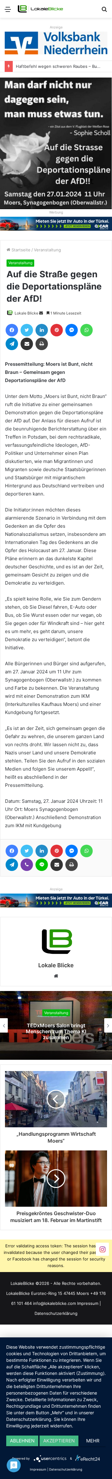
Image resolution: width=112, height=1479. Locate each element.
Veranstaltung (47, 249)
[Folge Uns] (102, 1249)
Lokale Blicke (26, 313)
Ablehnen (22, 1441)
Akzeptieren (59, 1441)
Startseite (20, 249)
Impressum (87, 1303)
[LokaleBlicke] (40, 8)
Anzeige (56, 27)
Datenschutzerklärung (56, 1313)
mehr (93, 1441)
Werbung (56, 212)
